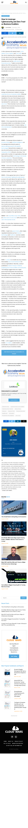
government (15, 231)
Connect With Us (14, 400)
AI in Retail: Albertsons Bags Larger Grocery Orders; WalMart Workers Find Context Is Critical (13, 539)
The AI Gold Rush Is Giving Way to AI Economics (13, 517)
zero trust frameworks (14, 261)
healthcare (13, 235)
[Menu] (2, 2)
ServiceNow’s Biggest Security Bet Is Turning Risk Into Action (13, 586)
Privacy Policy (19, 741)
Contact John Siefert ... (7, 490)
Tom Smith (19, 53)
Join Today (14, 656)
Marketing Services (17, 743)
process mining (5, 142)
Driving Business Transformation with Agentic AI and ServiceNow (19, 694)
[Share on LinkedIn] (19, 33)
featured (4, 411)
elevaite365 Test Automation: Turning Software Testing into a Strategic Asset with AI (20, 683)
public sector (16, 61)
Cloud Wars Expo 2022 (14, 215)
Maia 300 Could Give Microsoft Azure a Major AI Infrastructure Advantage (13, 563)
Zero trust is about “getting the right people (12, 177)
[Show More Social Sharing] (25, 33)
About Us (10, 741)
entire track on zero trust (10, 217)
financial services (20, 411)
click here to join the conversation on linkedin (14, 352)
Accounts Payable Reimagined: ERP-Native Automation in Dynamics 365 (20, 672)
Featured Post (11, 411)
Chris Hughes (9, 53)
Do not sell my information (14, 745)
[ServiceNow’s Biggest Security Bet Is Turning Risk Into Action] (14, 576)
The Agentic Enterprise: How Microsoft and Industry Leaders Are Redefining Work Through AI (20, 706)
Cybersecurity (5, 15)
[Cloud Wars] (14, 2)
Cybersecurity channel (7, 408)
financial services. (6, 63)
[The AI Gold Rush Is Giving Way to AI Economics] (14, 507)
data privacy (18, 408)
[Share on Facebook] (5, 33)
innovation (11, 413)
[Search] (26, 2)
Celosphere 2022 (6, 152)
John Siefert (8, 27)
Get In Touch (7, 743)
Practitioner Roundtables (8, 415)
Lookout (8, 259)
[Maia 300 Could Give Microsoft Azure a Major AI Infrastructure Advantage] (14, 553)
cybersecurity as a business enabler (11, 94)
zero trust (4, 104)
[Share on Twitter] (12, 33)
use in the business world (8, 219)
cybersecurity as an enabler (17, 406)
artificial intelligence (17, 142)
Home (2, 13)
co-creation (8, 342)
